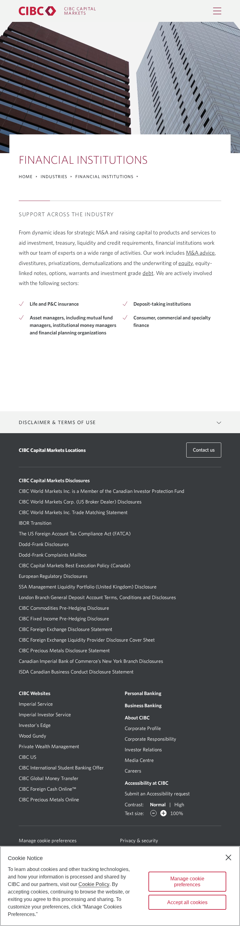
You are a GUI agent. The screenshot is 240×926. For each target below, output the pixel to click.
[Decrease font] (153, 813)
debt (147, 273)
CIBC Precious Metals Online (49, 799)
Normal (158, 804)
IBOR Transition (35, 523)
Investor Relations (143, 749)
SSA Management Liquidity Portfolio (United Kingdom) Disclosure (88, 586)
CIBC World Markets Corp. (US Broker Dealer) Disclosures (80, 501)
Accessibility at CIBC (146, 783)
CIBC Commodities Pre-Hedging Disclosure (64, 608)
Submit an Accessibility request (157, 793)
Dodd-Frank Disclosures (44, 544)
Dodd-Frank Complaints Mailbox (53, 555)
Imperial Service (36, 704)
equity (185, 263)
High (179, 804)
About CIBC (137, 717)
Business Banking (143, 705)
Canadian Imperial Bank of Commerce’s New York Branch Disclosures (91, 661)
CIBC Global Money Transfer (48, 778)
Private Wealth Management (49, 746)
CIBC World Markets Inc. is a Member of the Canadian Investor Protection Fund (101, 491)
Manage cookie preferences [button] (68, 840)
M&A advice (200, 252)
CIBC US (27, 757)
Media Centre (139, 760)
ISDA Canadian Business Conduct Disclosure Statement (76, 671)
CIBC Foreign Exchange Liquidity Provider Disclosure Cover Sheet (87, 640)
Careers (133, 771)
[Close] (228, 857)
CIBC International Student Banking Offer (61, 767)
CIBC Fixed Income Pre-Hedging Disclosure (64, 618)
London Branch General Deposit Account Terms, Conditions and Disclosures (97, 597)
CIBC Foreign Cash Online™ (47, 789)
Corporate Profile (143, 728)
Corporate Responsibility (150, 739)
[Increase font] (163, 813)
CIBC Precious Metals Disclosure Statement (64, 650)
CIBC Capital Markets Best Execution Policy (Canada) (74, 565)
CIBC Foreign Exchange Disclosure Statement (65, 629)
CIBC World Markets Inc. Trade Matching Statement (73, 512)
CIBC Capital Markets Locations (52, 450)
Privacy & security (139, 840)
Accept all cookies (187, 902)
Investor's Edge (35, 725)
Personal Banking (143, 693)
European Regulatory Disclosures (53, 576)
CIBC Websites (34, 693)
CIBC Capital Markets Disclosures (54, 480)
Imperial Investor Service (45, 714)
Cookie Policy (93, 884)
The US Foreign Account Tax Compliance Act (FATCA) (75, 533)
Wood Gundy (32, 736)
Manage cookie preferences (187, 881)
